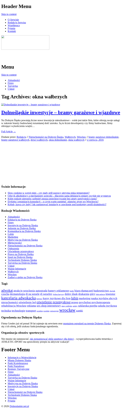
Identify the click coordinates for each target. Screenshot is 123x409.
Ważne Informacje (17, 268)
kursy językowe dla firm (56, 298)
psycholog (85, 302)
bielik (72, 291)
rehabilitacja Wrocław (13, 305)
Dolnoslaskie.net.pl (19, 406)
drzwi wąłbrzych (39, 139)
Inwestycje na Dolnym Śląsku (23, 225)
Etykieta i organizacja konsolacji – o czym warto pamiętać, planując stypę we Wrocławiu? (53, 201)
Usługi (11, 89)
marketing (84, 298)
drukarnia (83, 294)
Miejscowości (15, 242)
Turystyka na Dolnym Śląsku (22, 263)
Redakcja (21, 137)
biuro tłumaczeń (83, 290)
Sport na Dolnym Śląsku (20, 257)
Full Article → (8, 131)
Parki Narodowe (16, 366)
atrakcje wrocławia (24, 290)
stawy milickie (67, 306)
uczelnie (46, 311)
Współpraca (14, 25)
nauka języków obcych (104, 298)
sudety (75, 306)
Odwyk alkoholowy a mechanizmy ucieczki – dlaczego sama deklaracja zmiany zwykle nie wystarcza (59, 195)
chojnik (112, 291)
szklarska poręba (87, 305)
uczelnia (40, 311)
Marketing (13, 237)
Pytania (11, 28)
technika (6, 310)
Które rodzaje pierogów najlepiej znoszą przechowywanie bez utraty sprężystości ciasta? (52, 198)
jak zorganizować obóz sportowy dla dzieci (52, 339)
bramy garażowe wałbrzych (15, 139)
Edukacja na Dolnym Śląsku (22, 219)
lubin (74, 298)
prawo (74, 302)
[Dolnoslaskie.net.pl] (25, 48)
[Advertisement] (38, 55)
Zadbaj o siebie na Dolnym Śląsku (25, 277)
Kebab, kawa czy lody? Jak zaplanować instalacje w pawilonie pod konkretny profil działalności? (57, 204)
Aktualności (14, 80)
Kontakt (12, 31)
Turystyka (13, 86)
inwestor (110, 294)
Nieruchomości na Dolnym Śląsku (46, 137)
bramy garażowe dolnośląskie (104, 137)
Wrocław (81, 137)
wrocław (67, 310)
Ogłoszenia (13, 248)
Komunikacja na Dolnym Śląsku (24, 231)
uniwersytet (54, 311)
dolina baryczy (58, 294)
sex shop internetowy (49, 305)
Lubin (11, 234)
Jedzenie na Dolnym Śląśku (22, 228)
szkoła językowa (107, 305)
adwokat (7, 290)
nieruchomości (9, 302)
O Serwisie (13, 19)
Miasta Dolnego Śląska (19, 360)
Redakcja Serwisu (17, 22)
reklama (31, 305)
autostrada (41, 290)
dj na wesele (33, 294)
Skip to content (8, 14)
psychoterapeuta (100, 302)
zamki (79, 310)
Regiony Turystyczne (18, 369)
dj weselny (46, 294)
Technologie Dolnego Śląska (22, 260)
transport (31, 310)
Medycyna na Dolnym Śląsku (23, 239)
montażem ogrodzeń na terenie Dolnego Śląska (87, 323)
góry (92, 294)
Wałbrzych (70, 137)
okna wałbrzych (76, 139)
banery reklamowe (58, 290)
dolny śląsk (71, 294)
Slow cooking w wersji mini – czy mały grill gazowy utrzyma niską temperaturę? (49, 193)
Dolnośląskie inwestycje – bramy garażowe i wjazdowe (60, 112)
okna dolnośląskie (58, 139)
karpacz (39, 299)
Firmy (11, 83)
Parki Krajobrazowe (18, 363)
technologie (18, 310)
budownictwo (101, 290)
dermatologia (17, 294)
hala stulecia (100, 294)
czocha (5, 294)
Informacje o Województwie (22, 357)
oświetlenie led (27, 302)
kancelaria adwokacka (18, 298)
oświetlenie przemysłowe (54, 302)
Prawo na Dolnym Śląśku (21, 254)
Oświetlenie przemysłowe (21, 251)
